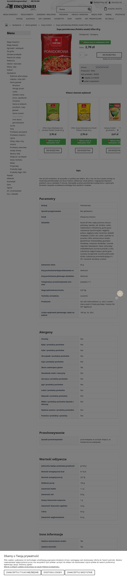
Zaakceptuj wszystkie (80, 572)
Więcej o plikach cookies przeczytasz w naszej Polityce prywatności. (32, 567)
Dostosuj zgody (53, 572)
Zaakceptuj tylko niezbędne (22, 572)
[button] (120, 293)
